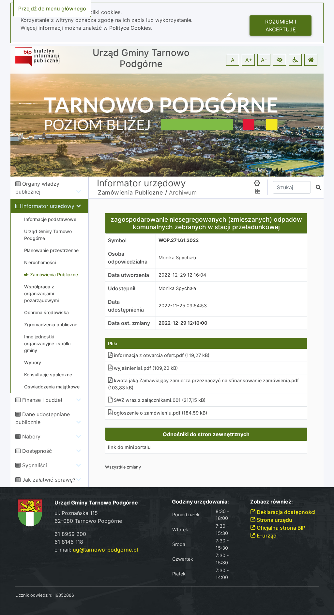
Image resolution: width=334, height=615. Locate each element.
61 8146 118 (68, 541)
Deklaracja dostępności (285, 512)
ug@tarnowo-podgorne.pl (105, 549)
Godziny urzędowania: (200, 502)
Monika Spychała (177, 257)
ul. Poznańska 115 (76, 513)
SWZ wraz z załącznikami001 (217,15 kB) (159, 400)
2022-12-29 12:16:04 (182, 275)
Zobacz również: (271, 502)
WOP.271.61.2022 (179, 240)
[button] (279, 60)
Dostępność (37, 451)
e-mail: (96, 549)
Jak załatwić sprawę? (48, 479)
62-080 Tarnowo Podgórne (88, 521)
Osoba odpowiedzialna (127, 257)
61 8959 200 (70, 534)
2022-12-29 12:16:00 (183, 323)
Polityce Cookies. (131, 28)
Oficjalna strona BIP (280, 527)
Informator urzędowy (48, 206)
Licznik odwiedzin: (34, 595)
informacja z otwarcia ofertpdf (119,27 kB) (161, 355)
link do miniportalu (129, 447)
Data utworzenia (128, 275)
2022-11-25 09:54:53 (183, 305)
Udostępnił (121, 288)
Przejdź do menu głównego (52, 8)
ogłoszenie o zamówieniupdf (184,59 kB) (160, 413)
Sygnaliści (34, 465)
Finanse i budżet (42, 400)
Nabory (31, 436)
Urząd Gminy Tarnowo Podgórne (141, 58)
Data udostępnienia (126, 306)
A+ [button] (248, 60)
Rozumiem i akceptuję (280, 25)
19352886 (64, 595)
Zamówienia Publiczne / (132, 192)
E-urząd (266, 535)
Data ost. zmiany (129, 323)
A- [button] (264, 60)
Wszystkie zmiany (123, 467)
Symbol (117, 240)
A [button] (233, 60)
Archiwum (183, 192)
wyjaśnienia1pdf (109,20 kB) (146, 368)
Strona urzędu (273, 520)
